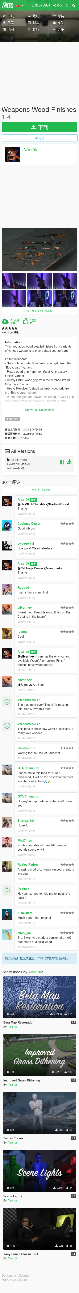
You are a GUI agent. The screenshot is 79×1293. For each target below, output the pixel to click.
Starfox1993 (26, 820)
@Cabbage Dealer (30, 568)
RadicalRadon (28, 864)
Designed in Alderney (16, 1275)
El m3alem (25, 913)
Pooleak (23, 888)
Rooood (23, 587)
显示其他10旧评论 (39, 490)
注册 (31, 958)
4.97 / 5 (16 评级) (10, 332)
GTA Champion (28, 768)
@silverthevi (27, 656)
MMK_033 (25, 933)
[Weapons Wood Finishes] (39, 249)
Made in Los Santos (15, 1279)
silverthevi (25, 607)
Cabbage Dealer (29, 523)
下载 (42, 127)
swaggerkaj (26, 543)
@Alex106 (25, 684)
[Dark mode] (67, 5)
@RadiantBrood (57, 504)
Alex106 (30, 149)
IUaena (23, 631)
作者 (33, 499)
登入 (23, 958)
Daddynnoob (27, 748)
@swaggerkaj (53, 568)
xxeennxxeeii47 (29, 700)
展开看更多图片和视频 (39, 310)
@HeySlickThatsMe (31, 504)
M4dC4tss (25, 840)
